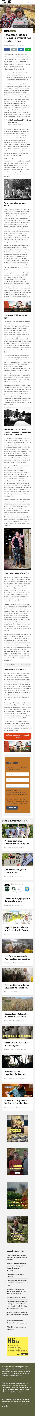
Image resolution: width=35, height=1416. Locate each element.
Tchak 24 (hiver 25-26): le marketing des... (16, 1044)
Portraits (12, 31)
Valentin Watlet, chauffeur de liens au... (15, 1073)
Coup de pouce (8, 1087)
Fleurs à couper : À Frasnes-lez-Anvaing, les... (17, 842)
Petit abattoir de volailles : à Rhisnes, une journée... (17, 986)
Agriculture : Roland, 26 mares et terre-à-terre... (16, 1015)
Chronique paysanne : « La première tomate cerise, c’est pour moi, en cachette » (16, 1291)
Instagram (29, 1404)
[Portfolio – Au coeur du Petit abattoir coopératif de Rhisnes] (17, 946)
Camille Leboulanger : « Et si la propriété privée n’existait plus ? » (17, 1314)
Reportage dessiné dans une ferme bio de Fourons (17, 928)
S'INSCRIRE (12, 808)
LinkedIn (5, 1406)
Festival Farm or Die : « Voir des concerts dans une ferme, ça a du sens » (17, 1283)
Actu (6, 827)
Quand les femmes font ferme (16, 1297)
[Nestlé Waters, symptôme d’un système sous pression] (17, 888)
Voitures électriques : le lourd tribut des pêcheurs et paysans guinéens (17, 1257)
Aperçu (6, 31)
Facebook (22, 1404)
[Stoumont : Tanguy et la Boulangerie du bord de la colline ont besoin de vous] (17, 1090)
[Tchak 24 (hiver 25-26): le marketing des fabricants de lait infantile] (17, 1032)
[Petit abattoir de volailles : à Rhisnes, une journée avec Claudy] (17, 975)
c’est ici (19, 1375)
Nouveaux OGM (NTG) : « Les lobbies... (15, 871)
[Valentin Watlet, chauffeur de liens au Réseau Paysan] (17, 1061)
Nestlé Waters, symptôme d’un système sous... (17, 900)
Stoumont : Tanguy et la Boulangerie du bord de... (16, 1101)
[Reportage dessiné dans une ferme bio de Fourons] (17, 917)
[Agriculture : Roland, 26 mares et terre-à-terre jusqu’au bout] (17, 1003)
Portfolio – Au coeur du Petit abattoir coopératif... (17, 957)
